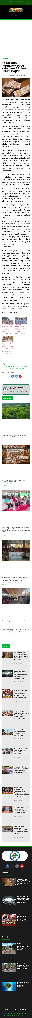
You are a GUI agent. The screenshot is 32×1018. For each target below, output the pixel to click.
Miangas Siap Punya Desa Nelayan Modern (15, 621)
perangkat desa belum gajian (16, 368)
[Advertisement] (16, 36)
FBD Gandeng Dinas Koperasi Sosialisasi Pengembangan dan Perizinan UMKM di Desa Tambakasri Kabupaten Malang (16, 579)
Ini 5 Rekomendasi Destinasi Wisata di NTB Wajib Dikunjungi (23, 985)
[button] (16, 15)
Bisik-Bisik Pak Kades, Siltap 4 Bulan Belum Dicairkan (21, 327)
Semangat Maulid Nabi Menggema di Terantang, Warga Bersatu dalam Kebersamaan (20, 674)
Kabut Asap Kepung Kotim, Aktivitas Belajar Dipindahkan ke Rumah (21, 751)
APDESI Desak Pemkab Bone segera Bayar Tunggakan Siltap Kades (7, 346)
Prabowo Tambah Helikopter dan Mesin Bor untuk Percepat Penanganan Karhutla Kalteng (21, 714)
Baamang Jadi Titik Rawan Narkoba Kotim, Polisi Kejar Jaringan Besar (21, 809)
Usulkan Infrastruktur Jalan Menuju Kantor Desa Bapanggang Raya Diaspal (23, 946)
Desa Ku (5, 58)
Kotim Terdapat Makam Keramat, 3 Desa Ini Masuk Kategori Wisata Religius (15, 630)
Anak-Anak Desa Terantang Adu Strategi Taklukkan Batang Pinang (20, 732)
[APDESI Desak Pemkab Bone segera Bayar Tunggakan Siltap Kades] (7, 339)
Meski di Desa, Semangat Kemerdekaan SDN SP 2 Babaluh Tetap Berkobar (21, 829)
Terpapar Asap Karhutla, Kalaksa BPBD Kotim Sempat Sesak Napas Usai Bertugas (21, 656)
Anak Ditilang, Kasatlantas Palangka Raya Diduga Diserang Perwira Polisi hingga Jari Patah (21, 792)
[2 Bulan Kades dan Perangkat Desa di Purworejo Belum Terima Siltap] (7, 320)
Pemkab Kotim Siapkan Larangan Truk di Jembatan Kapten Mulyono (23, 966)
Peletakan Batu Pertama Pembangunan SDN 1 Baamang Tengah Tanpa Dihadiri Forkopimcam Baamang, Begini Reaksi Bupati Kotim (16, 530)
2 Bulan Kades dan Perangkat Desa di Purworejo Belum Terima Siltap (7, 327)
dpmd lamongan (10, 366)
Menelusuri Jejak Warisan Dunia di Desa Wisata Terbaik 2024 (14, 436)
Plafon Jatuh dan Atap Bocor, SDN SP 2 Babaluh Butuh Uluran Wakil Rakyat (21, 769)
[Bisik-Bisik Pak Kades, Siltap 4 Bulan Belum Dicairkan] (21, 320)
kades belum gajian (22, 366)
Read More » (4, 441)
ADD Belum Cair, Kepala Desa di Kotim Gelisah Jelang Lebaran (13, 480)
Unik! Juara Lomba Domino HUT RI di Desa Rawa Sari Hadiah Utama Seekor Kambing (20, 693)
